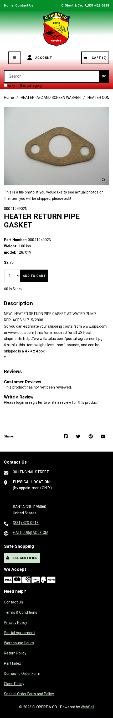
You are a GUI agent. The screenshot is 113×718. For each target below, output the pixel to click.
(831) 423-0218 (26, 523)
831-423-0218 (98, 5)
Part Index (12, 663)
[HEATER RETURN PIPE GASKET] (56, 146)
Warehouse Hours (19, 643)
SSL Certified (24, 558)
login (20, 402)
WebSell (87, 707)
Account (42, 58)
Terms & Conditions (20, 612)
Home (8, 5)
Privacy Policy (15, 622)
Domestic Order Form (22, 673)
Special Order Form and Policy (29, 694)
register (36, 402)
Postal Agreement (19, 633)
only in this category (24, 85)
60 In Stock (13, 289)
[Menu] (14, 58)
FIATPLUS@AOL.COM (30, 533)
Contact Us (24, 5)
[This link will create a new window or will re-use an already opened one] (66, 437)
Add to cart (34, 276)
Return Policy (15, 653)
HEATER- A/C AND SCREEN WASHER (51, 97)
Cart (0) (98, 58)
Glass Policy (14, 684)
